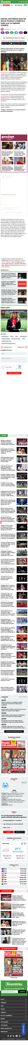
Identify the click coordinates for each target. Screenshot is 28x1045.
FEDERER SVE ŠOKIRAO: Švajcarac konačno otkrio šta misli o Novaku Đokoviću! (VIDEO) (8, 664)
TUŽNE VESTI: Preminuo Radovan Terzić (8, 679)
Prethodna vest (8, 347)
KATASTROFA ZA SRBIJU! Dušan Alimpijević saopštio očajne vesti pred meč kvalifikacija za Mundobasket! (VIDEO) (8, 630)
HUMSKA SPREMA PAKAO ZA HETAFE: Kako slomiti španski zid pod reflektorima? (8, 544)
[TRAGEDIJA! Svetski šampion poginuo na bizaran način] (22, 578)
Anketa (14, 812)
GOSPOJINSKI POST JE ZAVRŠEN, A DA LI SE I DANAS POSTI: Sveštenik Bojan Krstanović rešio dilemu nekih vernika (19, 941)
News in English (6, 1028)
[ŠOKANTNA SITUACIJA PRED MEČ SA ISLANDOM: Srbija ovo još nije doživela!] (22, 450)
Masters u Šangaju (15, 338)
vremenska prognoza (14, 838)
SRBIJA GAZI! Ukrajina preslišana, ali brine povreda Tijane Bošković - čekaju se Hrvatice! (8, 527)
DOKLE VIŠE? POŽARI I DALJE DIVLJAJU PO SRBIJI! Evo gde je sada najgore (13, 710)
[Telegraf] (16, 32)
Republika (4, 1031)
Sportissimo (23, 1029)
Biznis (3, 1018)
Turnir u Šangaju (5, 338)
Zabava (3, 1012)
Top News (4, 1025)
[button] (23, 782)
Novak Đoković (4, 72)
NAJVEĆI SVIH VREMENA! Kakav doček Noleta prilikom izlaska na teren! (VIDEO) (8, 284)
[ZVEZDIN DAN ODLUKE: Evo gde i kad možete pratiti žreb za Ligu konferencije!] (22, 458)
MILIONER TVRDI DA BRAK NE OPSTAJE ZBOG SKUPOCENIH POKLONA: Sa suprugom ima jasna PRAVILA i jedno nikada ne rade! (7, 168)
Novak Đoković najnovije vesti (8, 343)
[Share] (18, 508)
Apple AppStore (6, 266)
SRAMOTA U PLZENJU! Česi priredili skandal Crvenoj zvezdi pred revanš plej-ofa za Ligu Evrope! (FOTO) (7, 604)
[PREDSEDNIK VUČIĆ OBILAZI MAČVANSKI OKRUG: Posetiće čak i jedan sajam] (6, 914)
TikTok (3, 262)
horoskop (14, 779)
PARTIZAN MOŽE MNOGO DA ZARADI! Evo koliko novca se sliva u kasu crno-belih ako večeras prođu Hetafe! (8, 672)
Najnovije (4, 697)
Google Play (22, 265)
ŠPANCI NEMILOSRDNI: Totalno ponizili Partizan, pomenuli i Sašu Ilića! (8, 689)
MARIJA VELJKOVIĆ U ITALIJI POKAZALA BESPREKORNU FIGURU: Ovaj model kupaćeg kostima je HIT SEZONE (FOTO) (19, 168)
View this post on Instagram (9, 194)
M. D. (10, 29)
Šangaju (18, 74)
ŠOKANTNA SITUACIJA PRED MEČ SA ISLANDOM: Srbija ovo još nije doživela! (8, 451)
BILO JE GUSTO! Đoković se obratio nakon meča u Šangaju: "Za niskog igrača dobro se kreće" (9, 275)
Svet (2, 1006)
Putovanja (4, 1022)
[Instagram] (21, 32)
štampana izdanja (10, 948)
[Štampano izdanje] (14, 964)
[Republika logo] (6, 2)
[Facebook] (3, 32)
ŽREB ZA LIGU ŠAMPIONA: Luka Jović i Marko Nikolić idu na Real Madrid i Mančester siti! (8, 502)
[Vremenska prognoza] (21, 1)
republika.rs (12, 1039)
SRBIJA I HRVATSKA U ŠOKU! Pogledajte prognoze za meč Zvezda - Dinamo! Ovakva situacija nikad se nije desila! (8, 655)
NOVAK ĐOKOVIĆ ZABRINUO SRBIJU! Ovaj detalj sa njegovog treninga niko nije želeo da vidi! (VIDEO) (8, 621)
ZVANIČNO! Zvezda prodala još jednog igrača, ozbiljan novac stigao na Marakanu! (8, 647)
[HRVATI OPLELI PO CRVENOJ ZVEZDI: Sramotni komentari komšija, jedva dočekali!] (22, 441)
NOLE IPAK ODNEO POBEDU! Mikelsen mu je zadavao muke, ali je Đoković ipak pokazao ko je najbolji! (8, 300)
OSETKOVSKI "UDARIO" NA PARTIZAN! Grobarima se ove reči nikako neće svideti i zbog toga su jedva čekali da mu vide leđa (8, 570)
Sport (14, 29)
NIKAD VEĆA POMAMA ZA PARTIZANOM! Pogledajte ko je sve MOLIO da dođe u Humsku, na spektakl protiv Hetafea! (8, 536)
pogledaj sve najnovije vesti (14, 731)
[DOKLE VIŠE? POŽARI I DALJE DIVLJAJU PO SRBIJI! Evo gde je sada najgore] (6, 906)
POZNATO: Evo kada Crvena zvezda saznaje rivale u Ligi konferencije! (8, 484)
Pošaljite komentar (14, 373)
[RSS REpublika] (17, 1036)
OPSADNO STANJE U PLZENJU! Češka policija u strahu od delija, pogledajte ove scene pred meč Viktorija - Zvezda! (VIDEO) (8, 553)
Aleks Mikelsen (23, 336)
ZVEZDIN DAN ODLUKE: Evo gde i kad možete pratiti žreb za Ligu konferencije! (7, 459)
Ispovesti (4, 165)
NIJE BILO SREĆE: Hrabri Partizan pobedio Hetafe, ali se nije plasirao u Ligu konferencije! (8, 476)
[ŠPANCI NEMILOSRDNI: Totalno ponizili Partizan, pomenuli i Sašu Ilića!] (22, 689)
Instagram (17, 260)
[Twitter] (25, 32)
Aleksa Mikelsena (5, 96)
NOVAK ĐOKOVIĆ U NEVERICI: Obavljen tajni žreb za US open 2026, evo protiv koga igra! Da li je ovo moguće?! (8, 519)
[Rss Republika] (14, 1036)
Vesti (12, 5)
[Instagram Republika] (19, 1036)
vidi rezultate (20, 832)
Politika (14, 911)
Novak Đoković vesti (6, 341)
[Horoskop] (23, 1)
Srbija (13, 902)
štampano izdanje (14, 737)
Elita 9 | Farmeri (6, 1015)
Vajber (12, 262)
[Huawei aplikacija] (22, 43)
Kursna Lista (14, 865)
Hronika (3, 1002)
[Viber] (7, 32)
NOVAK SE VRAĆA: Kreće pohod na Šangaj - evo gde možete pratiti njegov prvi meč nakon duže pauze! (9, 292)
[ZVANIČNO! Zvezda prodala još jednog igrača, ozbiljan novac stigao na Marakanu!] (22, 646)
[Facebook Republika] (8, 1036)
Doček (23, 338)
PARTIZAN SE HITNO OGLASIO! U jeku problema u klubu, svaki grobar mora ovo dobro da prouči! (8, 613)
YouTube (23, 260)
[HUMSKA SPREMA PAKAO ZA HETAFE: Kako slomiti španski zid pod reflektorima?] (22, 544)
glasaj (8, 832)
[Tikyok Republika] (11, 1036)
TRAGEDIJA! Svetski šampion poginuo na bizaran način (7, 578)
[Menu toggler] (26, 2)
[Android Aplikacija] (5, 43)
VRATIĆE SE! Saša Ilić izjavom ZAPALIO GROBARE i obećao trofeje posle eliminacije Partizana (8, 468)
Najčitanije (23, 697)
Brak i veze (4, 150)
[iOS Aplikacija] (14, 43)
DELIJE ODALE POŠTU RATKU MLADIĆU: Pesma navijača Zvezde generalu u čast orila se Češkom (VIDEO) (8, 510)
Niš (4, 843)
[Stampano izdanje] (14, 757)
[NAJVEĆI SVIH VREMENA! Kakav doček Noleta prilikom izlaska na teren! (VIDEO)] (22, 284)
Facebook (11, 260)
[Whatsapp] (12, 32)
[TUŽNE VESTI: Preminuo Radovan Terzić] (22, 680)
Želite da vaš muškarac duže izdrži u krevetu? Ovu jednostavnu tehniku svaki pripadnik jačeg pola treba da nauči (7, 153)
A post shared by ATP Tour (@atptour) (14, 212)
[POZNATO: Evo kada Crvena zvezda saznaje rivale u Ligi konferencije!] (22, 484)
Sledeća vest (21, 347)
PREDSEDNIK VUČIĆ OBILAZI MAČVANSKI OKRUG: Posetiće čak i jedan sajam (13, 715)
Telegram (8, 262)
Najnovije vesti (7, 891)
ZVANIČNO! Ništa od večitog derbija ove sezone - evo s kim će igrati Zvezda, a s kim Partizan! (7, 596)
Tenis (2, 279)
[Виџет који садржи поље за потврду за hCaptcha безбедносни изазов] (11, 367)
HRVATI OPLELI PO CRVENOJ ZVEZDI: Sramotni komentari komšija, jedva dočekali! (8, 442)
